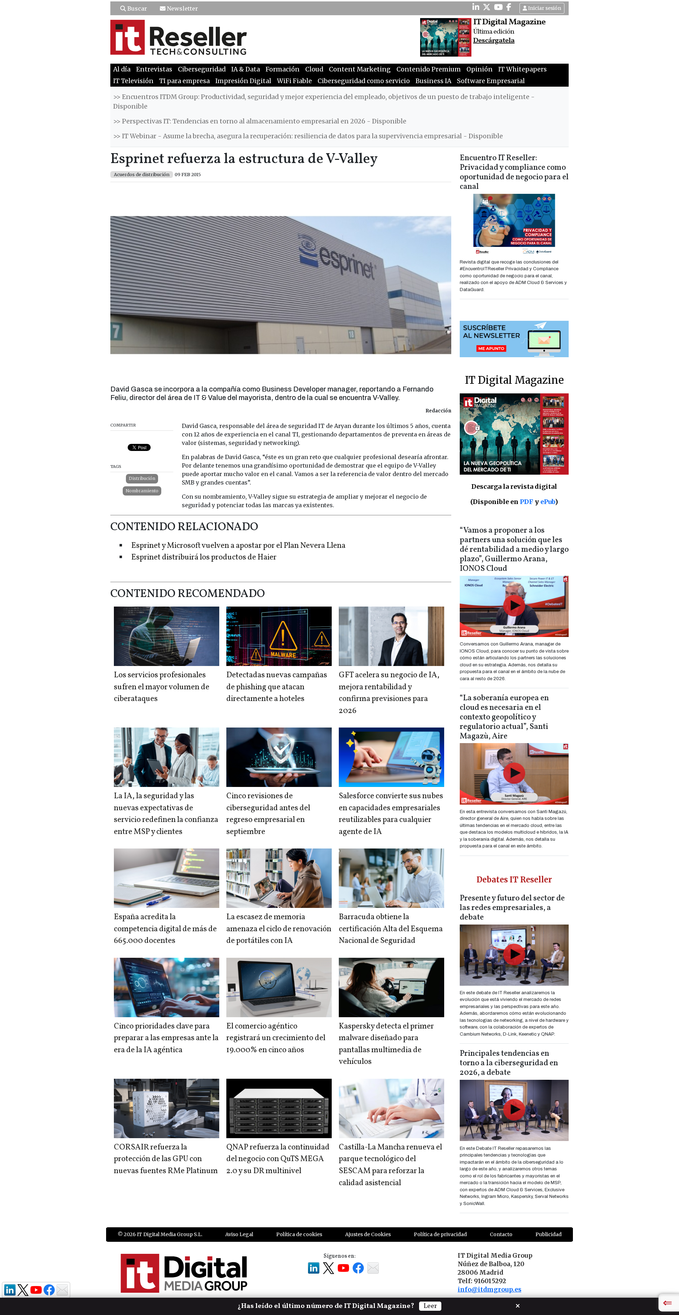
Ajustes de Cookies (368, 1234)
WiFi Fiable (294, 81)
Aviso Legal (239, 1234)
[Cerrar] (518, 1305)
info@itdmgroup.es (489, 1289)
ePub (547, 502)
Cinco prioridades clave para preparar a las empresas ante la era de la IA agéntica (166, 1038)
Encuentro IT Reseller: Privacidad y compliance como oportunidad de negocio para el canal (514, 172)
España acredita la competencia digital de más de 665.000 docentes (165, 929)
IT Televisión (133, 81)
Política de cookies (299, 1234)
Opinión (479, 69)
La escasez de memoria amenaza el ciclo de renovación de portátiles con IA (278, 929)
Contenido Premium (428, 69)
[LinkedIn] (475, 7)
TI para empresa (184, 81)
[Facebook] (508, 7)
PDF (526, 502)
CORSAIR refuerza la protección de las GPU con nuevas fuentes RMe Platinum (166, 1159)
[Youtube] (498, 7)
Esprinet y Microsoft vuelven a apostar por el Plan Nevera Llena (238, 545)
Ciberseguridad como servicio (364, 81)
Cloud (314, 69)
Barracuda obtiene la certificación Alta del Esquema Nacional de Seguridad (391, 929)
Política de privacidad (440, 1234)
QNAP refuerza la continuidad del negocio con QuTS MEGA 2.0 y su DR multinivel (278, 1159)
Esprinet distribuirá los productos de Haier (204, 557)
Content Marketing (360, 69)
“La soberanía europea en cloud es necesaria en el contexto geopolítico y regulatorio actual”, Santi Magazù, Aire (504, 717)
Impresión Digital (243, 81)
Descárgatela (494, 41)
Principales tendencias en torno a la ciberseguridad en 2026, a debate (509, 1063)
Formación (283, 69)
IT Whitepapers (522, 69)
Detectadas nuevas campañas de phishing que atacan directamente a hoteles (276, 687)
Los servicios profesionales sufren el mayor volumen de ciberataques (161, 687)
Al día (121, 69)
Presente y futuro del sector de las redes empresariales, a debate (512, 908)
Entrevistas (154, 69)
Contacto (501, 1234)
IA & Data (245, 69)
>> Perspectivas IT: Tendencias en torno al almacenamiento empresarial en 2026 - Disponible (259, 121)
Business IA (433, 81)
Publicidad (548, 1234)
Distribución (142, 478)
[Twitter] (487, 7)
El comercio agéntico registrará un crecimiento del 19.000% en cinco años (275, 1038)
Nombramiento (142, 490)
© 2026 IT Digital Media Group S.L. (160, 1234)
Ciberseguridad (202, 69)
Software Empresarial (491, 81)
